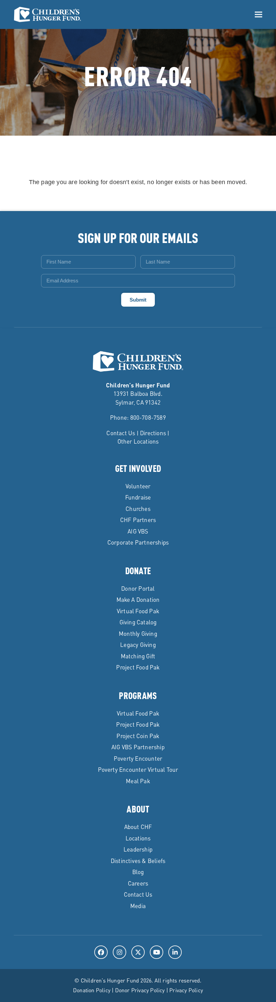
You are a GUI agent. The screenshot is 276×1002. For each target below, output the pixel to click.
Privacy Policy (186, 990)
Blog (138, 871)
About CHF (138, 826)
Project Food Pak (138, 667)
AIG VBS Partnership (138, 747)
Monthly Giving (138, 633)
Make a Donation (138, 599)
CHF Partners (138, 519)
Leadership (138, 849)
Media (138, 905)
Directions (153, 433)
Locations (138, 838)
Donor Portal (137, 588)
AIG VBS (138, 531)
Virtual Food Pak (138, 611)
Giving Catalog (138, 622)
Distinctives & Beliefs (138, 860)
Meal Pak (138, 781)
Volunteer (138, 486)
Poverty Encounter (138, 758)
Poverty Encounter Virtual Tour (138, 769)
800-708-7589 (148, 417)
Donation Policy (91, 990)
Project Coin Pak (137, 735)
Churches (138, 508)
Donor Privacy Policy (140, 990)
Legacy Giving (138, 644)
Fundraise (138, 497)
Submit (138, 300)
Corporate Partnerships (138, 542)
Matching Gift (138, 656)
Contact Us (120, 433)
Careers (138, 883)
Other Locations (138, 441)
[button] (258, 15)
